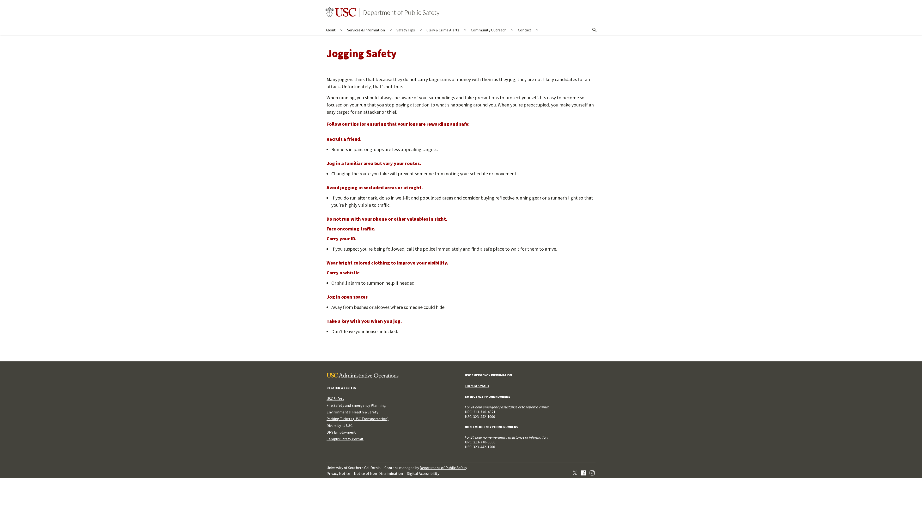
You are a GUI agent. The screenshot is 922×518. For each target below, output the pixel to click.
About (331, 30)
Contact (524, 30)
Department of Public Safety (401, 12)
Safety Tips (405, 30)
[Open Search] (594, 30)
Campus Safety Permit (345, 438)
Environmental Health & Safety (352, 412)
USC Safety (335, 398)
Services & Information (366, 30)
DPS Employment (341, 432)
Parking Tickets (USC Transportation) (357, 418)
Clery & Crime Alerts (442, 30)
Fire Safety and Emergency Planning (356, 405)
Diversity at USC (339, 425)
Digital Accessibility (423, 473)
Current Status (477, 385)
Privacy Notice (338, 473)
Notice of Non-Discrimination (378, 473)
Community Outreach (488, 30)
